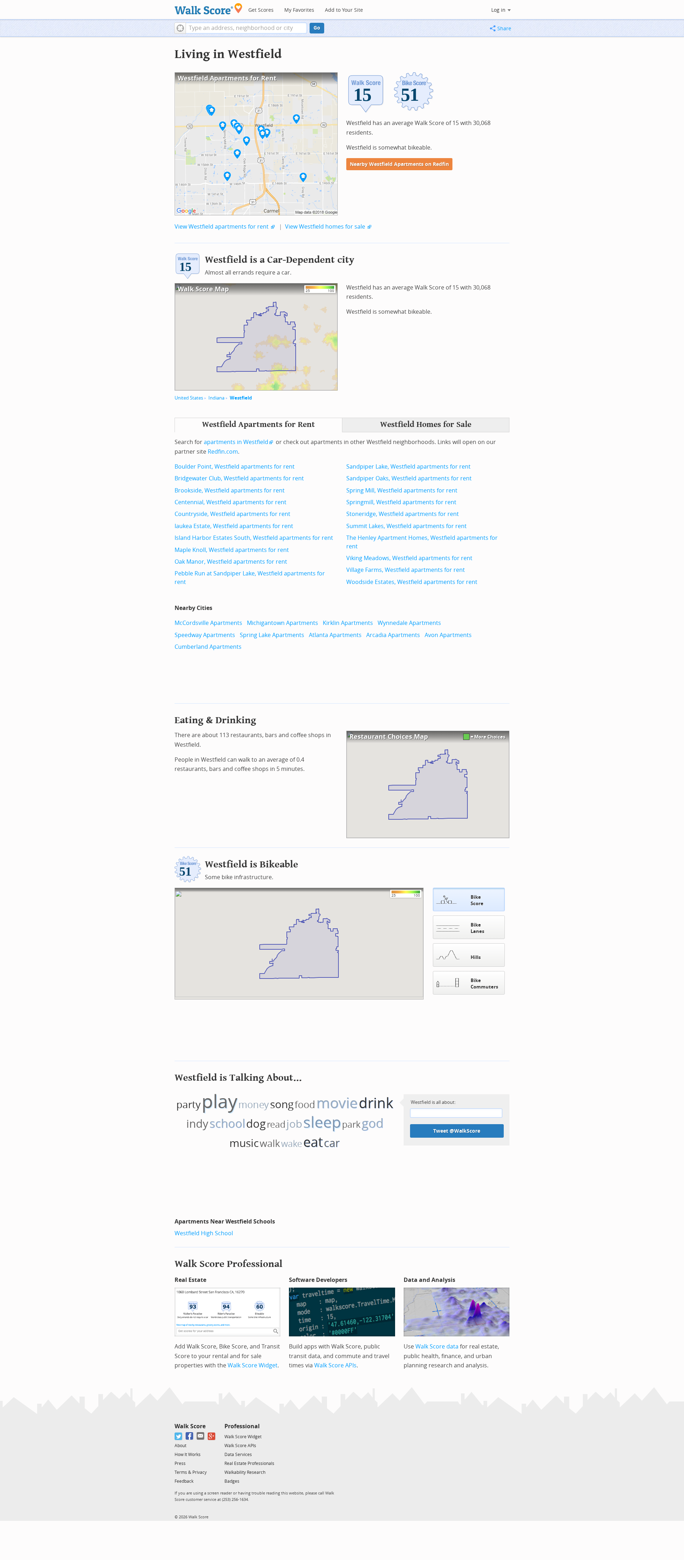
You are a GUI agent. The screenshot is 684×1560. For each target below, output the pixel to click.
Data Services (238, 1454)
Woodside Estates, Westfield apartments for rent (411, 582)
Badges (231, 1481)
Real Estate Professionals (249, 1463)
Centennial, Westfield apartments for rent (230, 502)
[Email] (201, 1436)
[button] (180, 28)
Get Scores (261, 10)
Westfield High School (204, 1233)
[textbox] (246, 28)
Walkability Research (244, 1472)
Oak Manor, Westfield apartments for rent (231, 561)
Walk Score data (436, 1346)
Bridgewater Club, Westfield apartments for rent (239, 478)
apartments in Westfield (236, 442)
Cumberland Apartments (208, 646)
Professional (242, 1426)
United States (189, 398)
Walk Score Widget (253, 1365)
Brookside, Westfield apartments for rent (230, 490)
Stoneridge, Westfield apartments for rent (402, 514)
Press (180, 1463)
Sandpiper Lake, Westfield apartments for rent (408, 466)
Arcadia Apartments (393, 635)
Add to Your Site (344, 10)
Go (317, 28)
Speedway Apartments (205, 635)
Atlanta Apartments (335, 635)
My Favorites (299, 10)
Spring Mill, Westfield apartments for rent (401, 490)
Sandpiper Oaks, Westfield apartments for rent (409, 478)
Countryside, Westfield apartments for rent (232, 514)
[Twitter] (179, 1436)
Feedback (184, 1481)
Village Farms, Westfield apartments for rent (405, 570)
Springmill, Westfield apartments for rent (401, 502)
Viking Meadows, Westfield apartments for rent (409, 558)
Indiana (216, 398)
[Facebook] (190, 1436)
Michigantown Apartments (282, 623)
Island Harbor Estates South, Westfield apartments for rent (254, 537)
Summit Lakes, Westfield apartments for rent (406, 526)
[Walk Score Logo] (209, 9)
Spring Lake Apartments (272, 635)
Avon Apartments (448, 635)
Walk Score (190, 1426)
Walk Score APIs (335, 1365)
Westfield (241, 398)
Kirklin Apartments (348, 623)
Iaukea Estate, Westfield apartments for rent (234, 526)
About (180, 1445)
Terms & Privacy (191, 1472)
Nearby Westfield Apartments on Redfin (399, 164)
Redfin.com (223, 451)
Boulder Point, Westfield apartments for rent (235, 466)
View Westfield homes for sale (325, 226)
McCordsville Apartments (208, 623)
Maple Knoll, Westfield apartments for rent (232, 550)
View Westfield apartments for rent (222, 226)
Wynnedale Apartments (409, 623)
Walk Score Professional (229, 1264)
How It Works (188, 1454)
